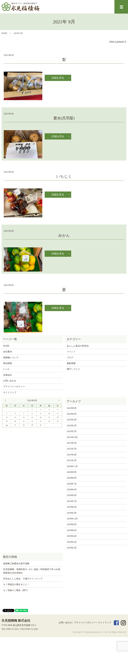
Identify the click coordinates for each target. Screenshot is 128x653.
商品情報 (7, 363)
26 (6, 425)
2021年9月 (72, 443)
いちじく (64, 176)
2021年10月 (72, 437)
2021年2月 (72, 460)
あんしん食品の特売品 (78, 346)
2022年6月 (72, 414)
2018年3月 (72, 542)
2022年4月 (72, 420)
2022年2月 (72, 431)
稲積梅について (10, 357)
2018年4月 (72, 536)
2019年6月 (72, 507)
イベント (71, 351)
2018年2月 (72, 548)
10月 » (58, 400)
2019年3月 (72, 513)
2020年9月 (72, 472)
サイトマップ (9, 392)
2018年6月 (72, 530)
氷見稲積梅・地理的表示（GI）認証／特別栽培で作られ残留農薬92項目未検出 (31, 571)
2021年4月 (72, 455)
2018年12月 (72, 519)
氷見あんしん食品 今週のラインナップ (22, 578)
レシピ (6, 369)
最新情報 (71, 363)
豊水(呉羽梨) (64, 118)
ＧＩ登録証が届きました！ (16, 584)
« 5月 (6, 400)
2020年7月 (72, 484)
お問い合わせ (9, 381)
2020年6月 (72, 489)
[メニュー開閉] (121, 7)
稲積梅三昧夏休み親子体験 (16, 563)
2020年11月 (72, 466)
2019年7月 (72, 501)
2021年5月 (72, 449)
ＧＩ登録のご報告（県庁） (16, 590)
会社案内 (7, 351)
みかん (64, 235)
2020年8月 (72, 478)
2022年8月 (72, 408)
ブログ (70, 357)
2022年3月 (72, 425)
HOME (4, 33)
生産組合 (7, 375)
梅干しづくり (73, 369)
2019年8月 (72, 495)
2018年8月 (72, 524)
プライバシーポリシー (14, 386)
